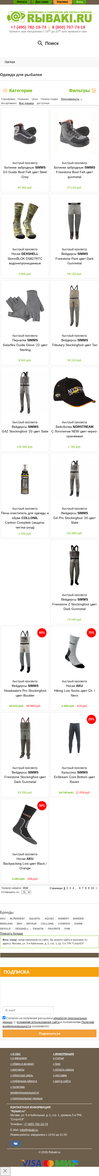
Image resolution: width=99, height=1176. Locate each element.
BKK (19, 923)
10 (92, 888)
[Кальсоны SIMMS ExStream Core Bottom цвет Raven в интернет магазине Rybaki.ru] (74, 738)
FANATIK (38, 928)
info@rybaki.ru (29, 1130)
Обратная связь (22, 1075)
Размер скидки (49, 99)
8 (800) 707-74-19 (68, 27)
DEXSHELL (22, 928)
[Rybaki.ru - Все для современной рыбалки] (49, 16)
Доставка (61, 1075)
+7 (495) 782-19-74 (28, 27)
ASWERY (63, 918)
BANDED (78, 918)
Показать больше (11, 933)
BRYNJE (31, 923)
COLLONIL (47, 923)
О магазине (19, 1058)
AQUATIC (35, 918)
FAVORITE (54, 928)
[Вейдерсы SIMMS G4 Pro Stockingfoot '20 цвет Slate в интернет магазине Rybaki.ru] (74, 479)
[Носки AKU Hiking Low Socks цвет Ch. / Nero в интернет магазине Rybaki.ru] (74, 651)
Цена (35, 99)
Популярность (70, 99)
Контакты (18, 1069)
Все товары (26, 103)
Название (23, 99)
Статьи (59, 1058)
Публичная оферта (24, 1081)
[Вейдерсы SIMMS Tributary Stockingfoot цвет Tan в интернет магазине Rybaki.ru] (74, 306)
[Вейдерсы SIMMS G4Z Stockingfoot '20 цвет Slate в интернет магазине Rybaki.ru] (25, 392)
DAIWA (78, 923)
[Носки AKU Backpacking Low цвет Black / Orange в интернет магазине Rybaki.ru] (25, 824)
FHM (67, 928)
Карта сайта (63, 1081)
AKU (3, 918)
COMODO (64, 923)
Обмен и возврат (23, 1063)
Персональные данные (27, 1098)
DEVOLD (5, 928)
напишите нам (77, 31)
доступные (43, 103)
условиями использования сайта (38, 1022)
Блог (58, 1063)
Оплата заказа (64, 1069)
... (77, 888)
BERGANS (6, 923)
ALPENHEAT (17, 918)
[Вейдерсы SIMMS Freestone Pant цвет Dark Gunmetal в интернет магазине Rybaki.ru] (74, 219)
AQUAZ (49, 918)
